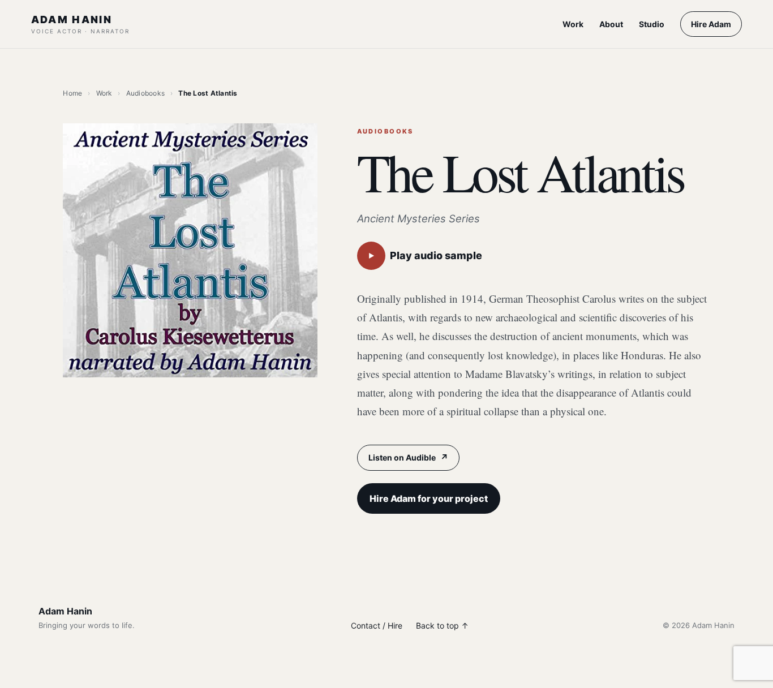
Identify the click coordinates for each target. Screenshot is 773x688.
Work (572, 24)
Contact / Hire (376, 625)
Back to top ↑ (442, 625)
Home (72, 93)
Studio (651, 24)
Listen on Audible (408, 457)
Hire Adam (711, 24)
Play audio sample (425, 255)
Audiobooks (145, 93)
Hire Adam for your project (429, 498)
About (611, 24)
